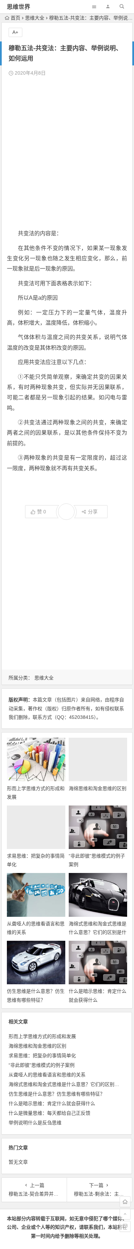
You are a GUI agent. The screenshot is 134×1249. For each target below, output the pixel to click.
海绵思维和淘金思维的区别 (97, 788)
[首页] (125, 1201)
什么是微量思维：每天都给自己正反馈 (49, 1113)
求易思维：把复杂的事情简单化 (42, 1055)
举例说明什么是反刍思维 (35, 1122)
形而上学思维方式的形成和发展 (42, 1036)
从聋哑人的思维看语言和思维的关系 (47, 1074)
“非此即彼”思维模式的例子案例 (42, 1065)
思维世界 (18, 7)
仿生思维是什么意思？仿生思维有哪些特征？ (57, 1094)
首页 (15, 18)
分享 (93, 511)
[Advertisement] (67, 153)
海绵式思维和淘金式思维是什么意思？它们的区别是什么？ (97, 932)
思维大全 (34, 18)
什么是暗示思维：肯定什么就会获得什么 (52, 1103)
